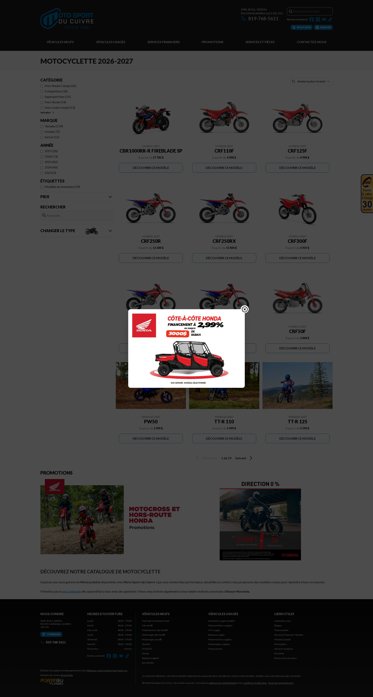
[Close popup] (245, 309)
